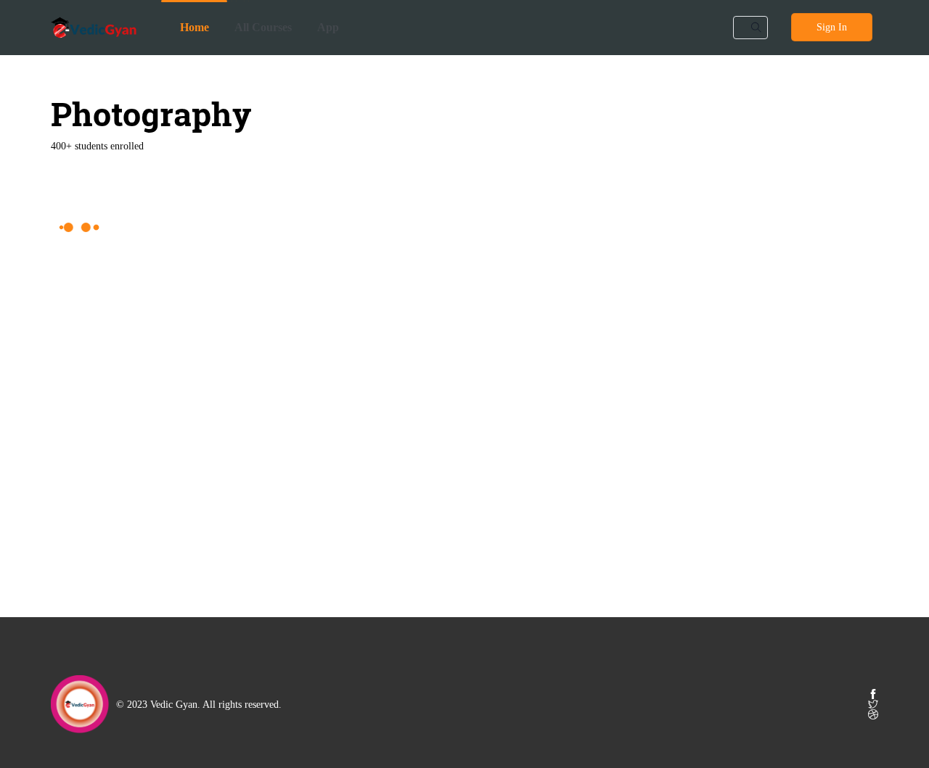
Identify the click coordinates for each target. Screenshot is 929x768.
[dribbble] (873, 714)
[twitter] (873, 704)
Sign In (832, 27)
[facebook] (873, 694)
